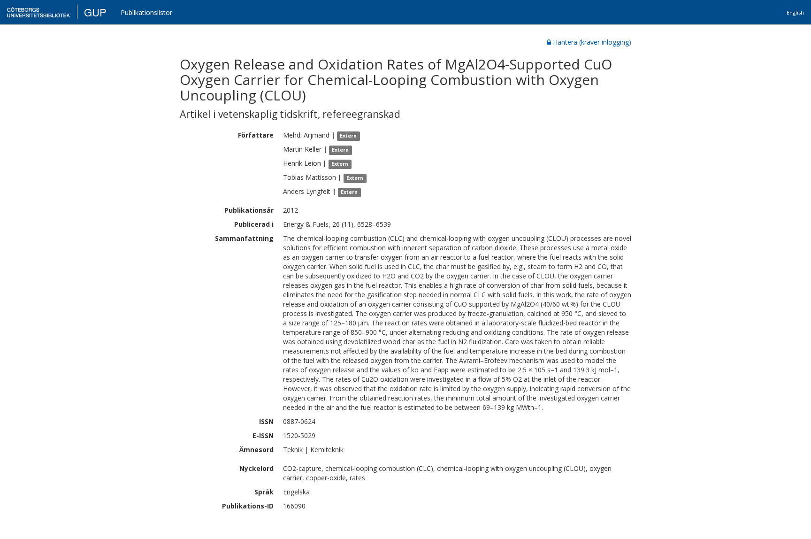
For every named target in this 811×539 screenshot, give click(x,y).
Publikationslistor (146, 12)
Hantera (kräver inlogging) (592, 42)
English (795, 12)
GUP (95, 12)
